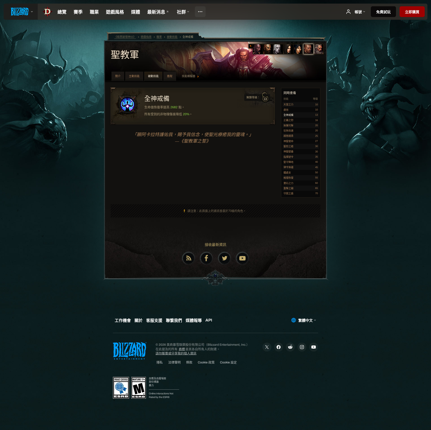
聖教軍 (125, 55)
